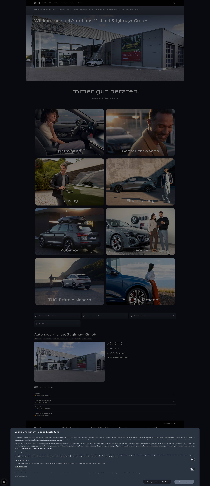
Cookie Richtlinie (25, 448)
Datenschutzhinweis (38, 448)
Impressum (49, 448)
